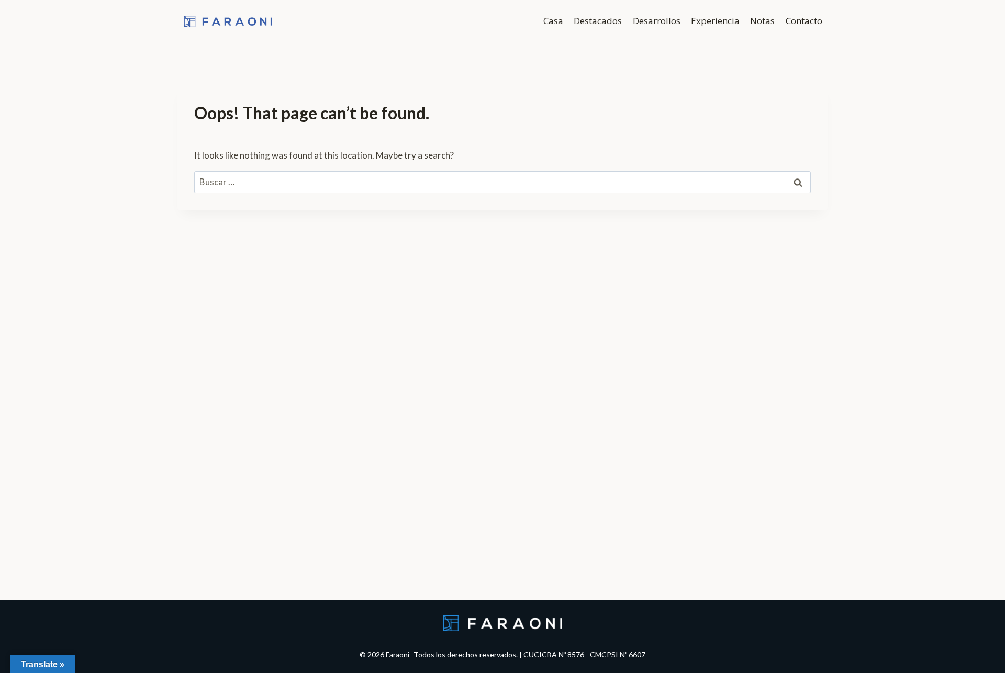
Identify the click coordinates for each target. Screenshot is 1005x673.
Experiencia (715, 21)
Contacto (804, 21)
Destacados (598, 21)
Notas (762, 21)
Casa (553, 21)
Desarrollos (656, 21)
